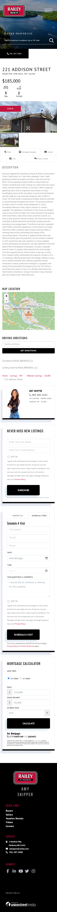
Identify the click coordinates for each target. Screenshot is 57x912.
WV (20, 375)
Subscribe (23, 490)
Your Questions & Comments (20, 577)
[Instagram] (33, 871)
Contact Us (17, 515)
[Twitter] (27, 871)
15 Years (26, 678)
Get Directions (28, 350)
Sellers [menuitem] (9, 814)
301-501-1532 (39, 394)
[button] (50, 40)
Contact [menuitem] (10, 826)
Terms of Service (28, 646)
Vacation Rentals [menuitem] (14, 818)
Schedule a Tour (39, 515)
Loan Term (11, 671)
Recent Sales (46, 398)
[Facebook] (8, 871)
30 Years (14, 678)
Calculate (29, 723)
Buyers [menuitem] (9, 810)
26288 (47, 375)
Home (5, 375)
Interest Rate (13, 708)
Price (9, 687)
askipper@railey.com (19, 848)
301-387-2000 (15, 53)
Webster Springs (34, 375)
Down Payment (13, 697)
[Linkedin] (14, 871)
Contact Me (34, 402)
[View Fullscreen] (6, 307)
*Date (9, 552)
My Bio (44, 402)
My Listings (34, 398)
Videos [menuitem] (9, 822)
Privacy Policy (20, 479)
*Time (9, 565)
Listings (13, 375)
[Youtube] (21, 871)
